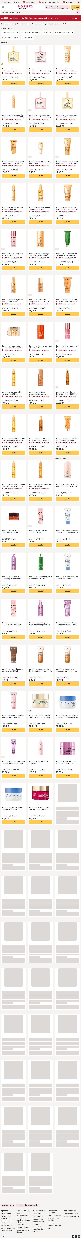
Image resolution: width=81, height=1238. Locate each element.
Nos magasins (6, 1214)
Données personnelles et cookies (22, 1215)
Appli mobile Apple (71, 1214)
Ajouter (13, 83)
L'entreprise (37, 1214)
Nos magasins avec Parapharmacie (8, 1229)
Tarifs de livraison (54, 1215)
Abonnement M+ (54, 1226)
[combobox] (38, 12)
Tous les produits (7, 24)
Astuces (51, 1223)
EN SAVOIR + (73, 18)
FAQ (49, 1228)
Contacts (20, 1225)
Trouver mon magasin (5, 1217)
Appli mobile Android (71, 1216)
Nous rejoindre (38, 1216)
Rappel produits (22, 1227)
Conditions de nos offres (23, 1221)
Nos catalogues (6, 1226)
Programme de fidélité (6, 1222)
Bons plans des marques (38, 1230)
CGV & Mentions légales (23, 1231)
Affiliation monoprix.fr (37, 1225)
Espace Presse (38, 1219)
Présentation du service (54, 1219)
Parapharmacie (23, 24)
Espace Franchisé (39, 1222)
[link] (28, 1205)
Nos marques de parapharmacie (45, 24)
